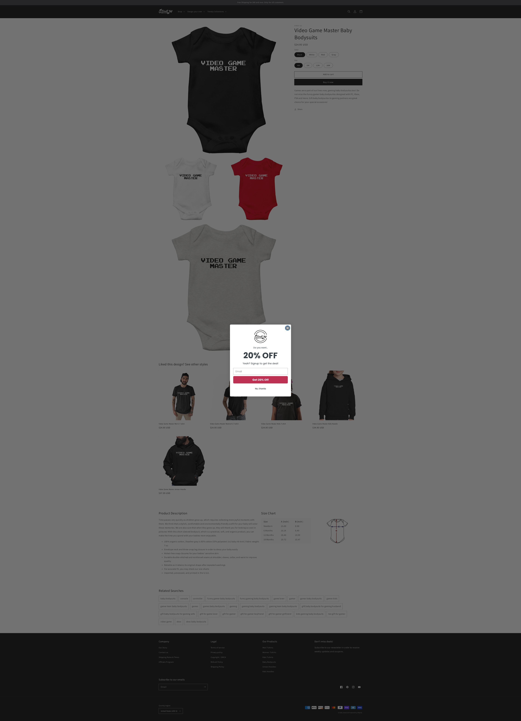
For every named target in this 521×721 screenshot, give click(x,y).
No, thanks (260, 388)
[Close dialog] (287, 328)
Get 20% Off (260, 380)
